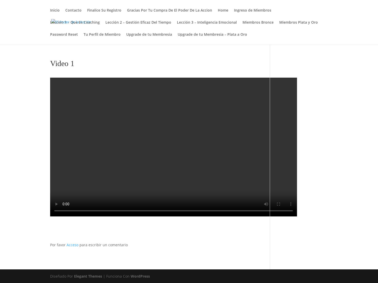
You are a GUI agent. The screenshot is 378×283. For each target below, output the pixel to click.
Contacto (73, 10)
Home (223, 10)
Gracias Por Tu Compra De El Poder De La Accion (169, 10)
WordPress (140, 276)
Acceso (72, 244)
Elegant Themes (88, 276)
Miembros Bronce (258, 23)
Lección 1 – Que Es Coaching (75, 23)
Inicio (55, 10)
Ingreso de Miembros (252, 10)
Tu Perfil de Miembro (102, 35)
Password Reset (64, 35)
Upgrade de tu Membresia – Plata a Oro (212, 35)
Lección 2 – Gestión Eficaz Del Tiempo (138, 23)
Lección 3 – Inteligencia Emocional (207, 23)
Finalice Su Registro (104, 10)
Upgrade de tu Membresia (149, 35)
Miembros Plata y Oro (298, 23)
